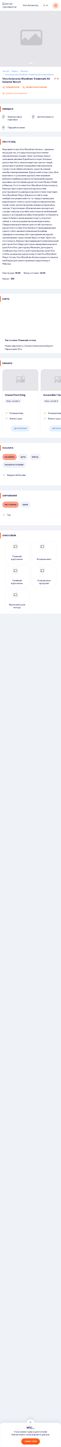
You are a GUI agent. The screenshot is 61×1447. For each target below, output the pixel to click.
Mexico (15, 71)
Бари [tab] (25, 504)
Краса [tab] (35, 457)
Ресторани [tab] (10, 504)
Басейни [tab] (9, 457)
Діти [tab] (23, 457)
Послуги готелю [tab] (14, 465)
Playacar (24, 71)
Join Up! (5, 71)
